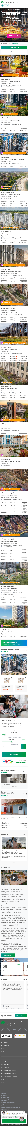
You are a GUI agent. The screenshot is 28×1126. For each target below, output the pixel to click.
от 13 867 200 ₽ (23, 356)
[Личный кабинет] (21, 2)
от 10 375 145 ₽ (23, 242)
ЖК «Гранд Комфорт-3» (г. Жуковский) (9, 1070)
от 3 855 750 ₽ (23, 278)
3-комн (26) (4, 166)
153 (7, 275)
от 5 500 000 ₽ (23, 597)
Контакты (4, 1100)
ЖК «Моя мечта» (4, 1058)
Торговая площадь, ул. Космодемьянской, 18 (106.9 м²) (14, 817)
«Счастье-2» (5, 630)
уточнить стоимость (24, 502)
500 (7, 499)
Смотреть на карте (14, 47)
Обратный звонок (21, 1016)
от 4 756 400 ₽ (23, 280)
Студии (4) (3, 597)
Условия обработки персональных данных (12, 1124)
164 (7, 592)
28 (6, 124)
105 (18, 314)
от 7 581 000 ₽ (23, 128)
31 (6, 163)
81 (17, 393)
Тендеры (4, 1095)
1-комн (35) (4, 636)
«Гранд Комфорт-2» (8, 539)
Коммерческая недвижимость (11, 1107)
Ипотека (3, 1106)
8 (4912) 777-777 (9, 2)
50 (6, 85)
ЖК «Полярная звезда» (6, 1061)
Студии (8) (3, 278)
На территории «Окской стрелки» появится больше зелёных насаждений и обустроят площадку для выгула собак (13, 852)
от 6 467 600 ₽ (23, 201)
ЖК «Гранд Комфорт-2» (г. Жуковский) (9, 1073)
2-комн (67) (4, 509)
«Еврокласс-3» (6, 459)
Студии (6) (3, 550)
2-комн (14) (4, 556)
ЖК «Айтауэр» (4, 1082)
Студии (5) (3, 502)
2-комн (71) (4, 319)
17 (6, 353)
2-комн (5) (3, 128)
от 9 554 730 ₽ (23, 166)
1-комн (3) (3, 356)
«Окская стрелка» (7, 192)
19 (6, 238)
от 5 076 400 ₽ (23, 317)
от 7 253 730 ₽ (23, 319)
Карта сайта (5, 1109)
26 (6, 393)
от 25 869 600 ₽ (23, 358)
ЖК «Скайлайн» (4, 1042)
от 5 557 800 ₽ (23, 395)
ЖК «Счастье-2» (4, 1079)
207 (17, 163)
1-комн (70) (4, 317)
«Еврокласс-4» (6, 232)
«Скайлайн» (5, 79)
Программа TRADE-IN (10, 642)
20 (6, 430)
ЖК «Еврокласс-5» (5, 1067)
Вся (24, 794)
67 (17, 85)
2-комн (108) (4, 397)
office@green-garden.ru (13, 1025)
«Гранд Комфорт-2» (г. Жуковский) (15, 1008)
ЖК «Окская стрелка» (5, 1051)
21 (17, 238)
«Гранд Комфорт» (7, 586)
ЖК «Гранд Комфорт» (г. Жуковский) (9, 1076)
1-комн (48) (4, 395)
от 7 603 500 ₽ (23, 397)
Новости (3, 1093)
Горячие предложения (8, 1102)
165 (7, 198)
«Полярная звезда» (8, 308)
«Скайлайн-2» (6, 118)
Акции (3, 1104)
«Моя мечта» (6, 269)
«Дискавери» (6, 157)
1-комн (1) (3, 240)
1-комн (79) (4, 280)
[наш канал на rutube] (14, 1029)
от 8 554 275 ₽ (23, 91)
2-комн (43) (4, 281)
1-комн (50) (4, 201)
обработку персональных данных (10, 1116)
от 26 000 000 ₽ (23, 360)
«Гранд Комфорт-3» (8, 493)
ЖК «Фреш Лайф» (5, 1089)
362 (18, 545)
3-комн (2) (3, 360)
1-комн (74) (4, 553)
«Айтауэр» (5, 424)
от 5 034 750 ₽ (23, 127)
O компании (5, 1097)
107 (18, 499)
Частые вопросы (6, 1099)
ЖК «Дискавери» (4, 1048)
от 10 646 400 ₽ (23, 433)
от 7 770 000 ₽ (23, 203)
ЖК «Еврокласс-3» (5, 1086)
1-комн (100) (4, 505)
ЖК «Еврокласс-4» (5, 1055)
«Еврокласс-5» (6, 386)
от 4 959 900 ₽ (23, 636)
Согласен (14, 1121)
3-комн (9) (3, 91)
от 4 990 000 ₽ (23, 240)
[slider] (4, 734)
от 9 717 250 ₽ (23, 321)
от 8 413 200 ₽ (23, 89)
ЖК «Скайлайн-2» (5, 1045)
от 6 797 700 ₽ (23, 281)
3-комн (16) (4, 205)
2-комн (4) (3, 89)
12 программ (22, 760)
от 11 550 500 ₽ (23, 205)
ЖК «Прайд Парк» (5, 1064)
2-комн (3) (3, 358)
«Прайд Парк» (6, 347)
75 (17, 124)
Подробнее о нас (8, 955)
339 (7, 545)
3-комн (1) (3, 433)
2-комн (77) (4, 203)
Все (24, 650)
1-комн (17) (4, 599)
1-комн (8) (3, 127)
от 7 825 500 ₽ (23, 130)
